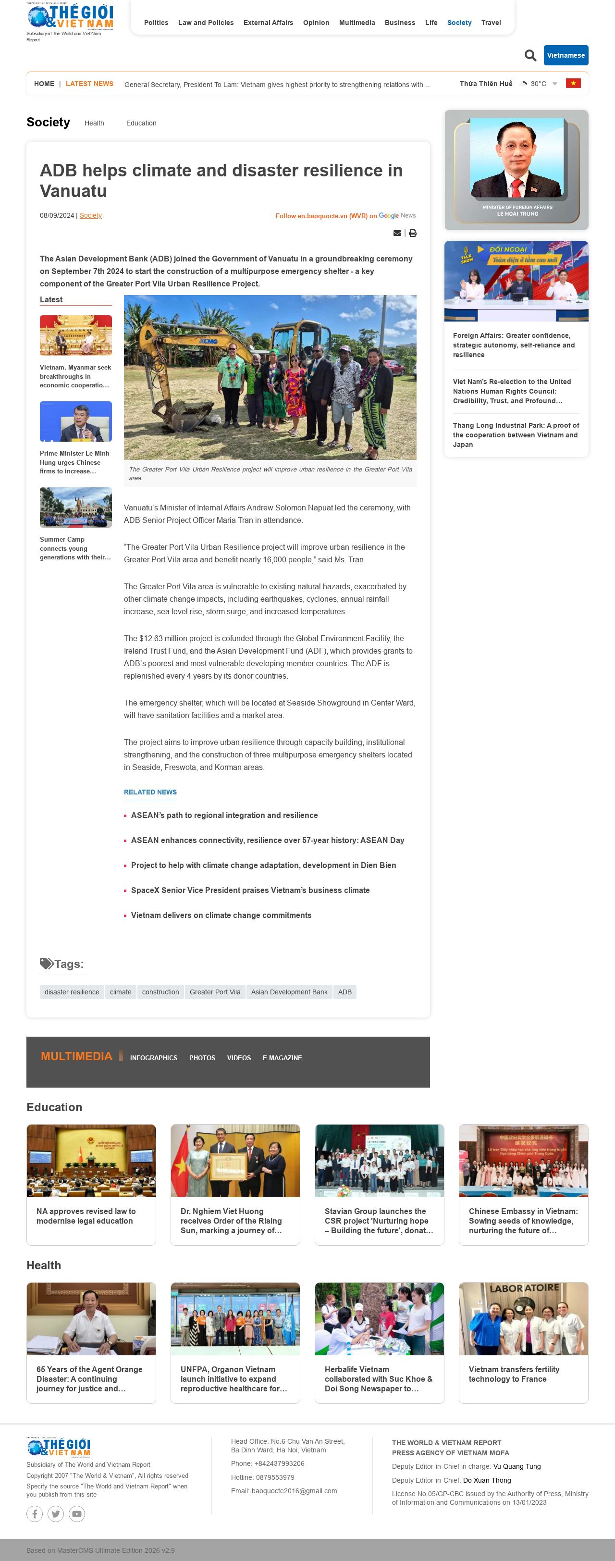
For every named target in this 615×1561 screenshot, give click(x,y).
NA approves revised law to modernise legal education (86, 1216)
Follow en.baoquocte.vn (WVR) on (326, 216)
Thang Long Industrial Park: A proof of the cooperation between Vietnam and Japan (516, 434)
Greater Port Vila (215, 992)
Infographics (154, 1058)
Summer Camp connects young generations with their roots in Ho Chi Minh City (72, 548)
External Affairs (269, 22)
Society (459, 22)
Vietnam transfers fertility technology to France (514, 1374)
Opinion (316, 22)
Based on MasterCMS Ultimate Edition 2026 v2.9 (100, 1550)
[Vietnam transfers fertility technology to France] (523, 1319)
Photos (202, 1058)
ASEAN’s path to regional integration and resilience (224, 815)
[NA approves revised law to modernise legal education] (91, 1161)
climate (121, 992)
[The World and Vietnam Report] (58, 1446)
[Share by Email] (397, 233)
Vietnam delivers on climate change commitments (221, 915)
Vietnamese (566, 55)
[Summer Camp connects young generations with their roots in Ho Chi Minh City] (76, 507)
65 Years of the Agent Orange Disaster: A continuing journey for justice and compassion (90, 1379)
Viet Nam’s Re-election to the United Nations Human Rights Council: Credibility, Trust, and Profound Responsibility (512, 392)
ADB (345, 992)
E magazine (282, 1058)
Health (94, 123)
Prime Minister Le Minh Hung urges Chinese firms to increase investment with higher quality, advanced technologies (75, 462)
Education (141, 123)
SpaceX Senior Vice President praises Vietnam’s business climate (250, 890)
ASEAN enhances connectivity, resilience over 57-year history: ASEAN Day (268, 840)
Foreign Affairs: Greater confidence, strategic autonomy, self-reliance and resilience (514, 345)
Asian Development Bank (289, 992)
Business (400, 22)
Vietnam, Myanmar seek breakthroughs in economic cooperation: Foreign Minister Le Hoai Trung (75, 376)
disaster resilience (72, 992)
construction (160, 992)
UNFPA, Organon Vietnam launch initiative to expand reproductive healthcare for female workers (230, 1379)
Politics (156, 22)
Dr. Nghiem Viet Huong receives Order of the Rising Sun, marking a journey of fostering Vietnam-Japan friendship (231, 1221)
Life (431, 22)
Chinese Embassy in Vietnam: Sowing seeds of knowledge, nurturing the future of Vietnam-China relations (523, 1221)
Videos (239, 1058)
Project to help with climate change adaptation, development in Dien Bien (263, 865)
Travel (491, 22)
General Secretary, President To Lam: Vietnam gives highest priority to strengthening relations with (277, 84)
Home (44, 83)
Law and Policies (206, 22)
